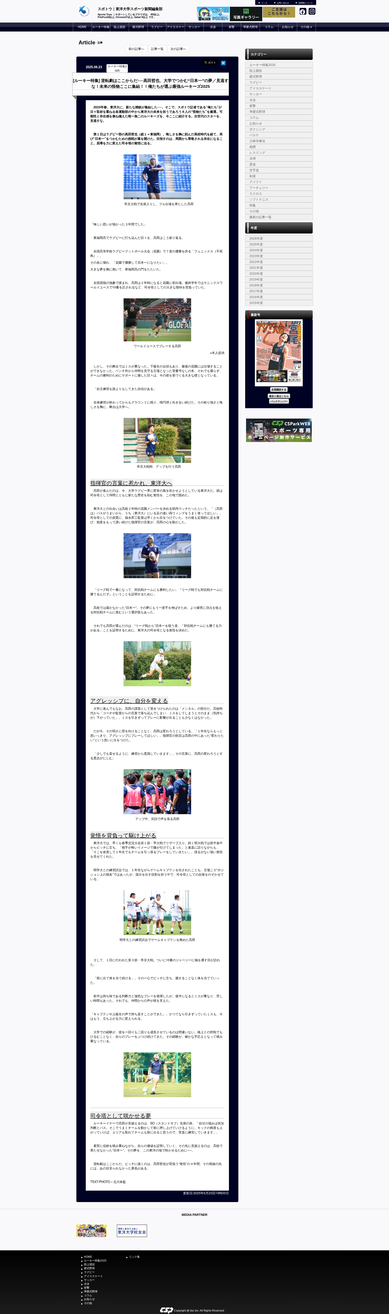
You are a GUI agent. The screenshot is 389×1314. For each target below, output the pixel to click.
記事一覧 (157, 48)
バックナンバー (279, 401)
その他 (306, 27)
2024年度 (256, 250)
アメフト (255, 182)
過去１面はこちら (279, 396)
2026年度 (256, 238)
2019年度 (256, 279)
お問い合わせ (283, 3)
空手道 (254, 170)
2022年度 (256, 262)
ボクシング (257, 129)
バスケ (254, 135)
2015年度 (256, 303)
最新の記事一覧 (260, 217)
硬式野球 (138, 27)
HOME (82, 27)
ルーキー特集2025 (101, 31)
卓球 (252, 158)
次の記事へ (178, 48)
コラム (269, 27)
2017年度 (256, 291)
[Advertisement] (279, 477)
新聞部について (306, 3)
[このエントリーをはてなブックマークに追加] (223, 62)
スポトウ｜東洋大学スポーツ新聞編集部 (130, 8)
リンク (264, 3)
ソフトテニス (258, 199)
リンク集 (134, 1256)
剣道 (252, 176)
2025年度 (256, 244)
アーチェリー (258, 188)
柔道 (252, 164)
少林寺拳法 (257, 141)
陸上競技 (119, 27)
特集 (252, 205)
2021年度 (256, 268)
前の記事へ (136, 48)
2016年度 (256, 297)
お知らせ (288, 27)
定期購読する (278, 389)
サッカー (194, 27)
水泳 (213, 27)
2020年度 (256, 273)
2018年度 (256, 285)
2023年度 (256, 256)
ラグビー (157, 27)
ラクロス (255, 193)
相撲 (252, 147)
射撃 (232, 27)
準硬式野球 (250, 27)
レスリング (257, 152)
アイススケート (175, 31)
